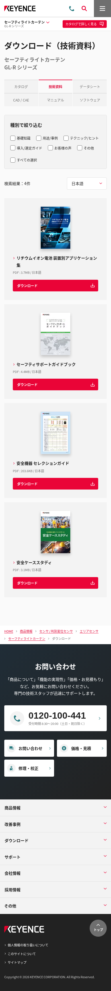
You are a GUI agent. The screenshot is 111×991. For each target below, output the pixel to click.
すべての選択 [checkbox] (27, 159)
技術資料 (55, 86)
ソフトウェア (90, 100)
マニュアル (55, 100)
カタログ (21, 86)
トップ (98, 929)
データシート (90, 86)
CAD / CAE (21, 100)
